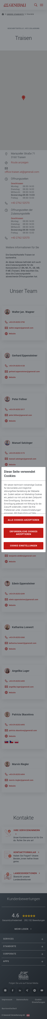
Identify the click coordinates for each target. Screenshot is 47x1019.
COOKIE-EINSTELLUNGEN (23, 545)
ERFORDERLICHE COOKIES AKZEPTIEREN (23, 532)
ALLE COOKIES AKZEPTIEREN (23, 520)
